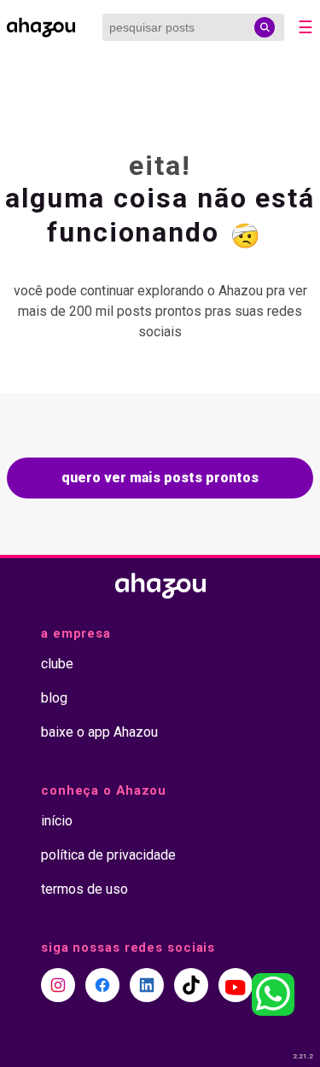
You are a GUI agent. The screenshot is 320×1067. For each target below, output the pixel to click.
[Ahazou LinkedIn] (147, 985)
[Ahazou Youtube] (235, 985)
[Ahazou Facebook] (102, 985)
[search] (264, 27)
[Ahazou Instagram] (58, 985)
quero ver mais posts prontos (160, 477)
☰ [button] (305, 27)
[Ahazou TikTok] (191, 985)
